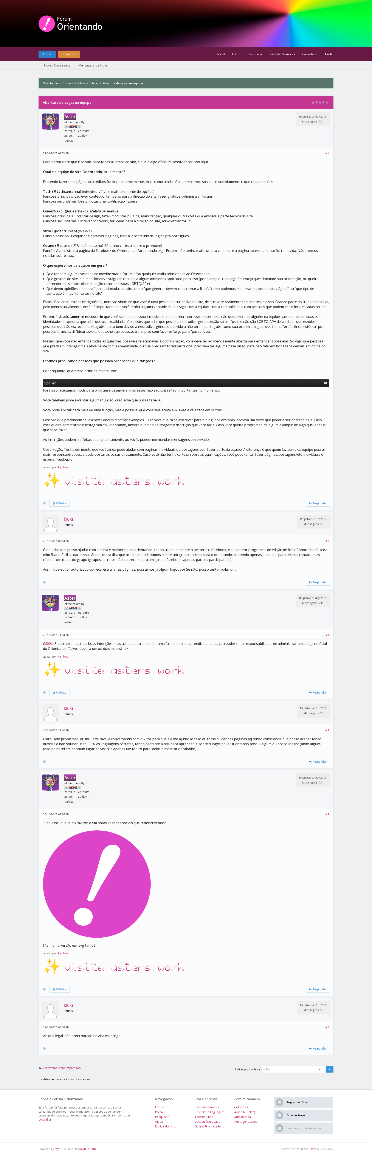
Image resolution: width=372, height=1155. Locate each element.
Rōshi (312, 1149)
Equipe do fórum (166, 1126)
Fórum (236, 54)
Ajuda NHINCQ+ (245, 1112)
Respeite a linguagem (210, 1112)
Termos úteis (204, 1117)
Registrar (69, 54)
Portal (220, 54)
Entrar (47, 54)
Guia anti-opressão (208, 1126)
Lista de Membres (282, 54)
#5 (327, 814)
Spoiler (50, 383)
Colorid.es (45, 1119)
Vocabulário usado (207, 1121)
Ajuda (328, 54)
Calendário (309, 54)
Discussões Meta (74, 83)
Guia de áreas (296, 1115)
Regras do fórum (297, 1102)
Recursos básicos (207, 1107)
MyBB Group (88, 1149)
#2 (327, 541)
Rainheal (63, 467)
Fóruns (160, 1107)
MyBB (58, 1149)
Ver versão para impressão (62, 1068)
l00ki (68, 519)
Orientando (50, 83)
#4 (327, 730)
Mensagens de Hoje (92, 65)
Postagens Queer (246, 1121)
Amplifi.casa (242, 1117)
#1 (327, 153)
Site (92, 83)
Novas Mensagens (57, 65)
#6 (327, 1027)
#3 (327, 635)
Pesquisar (255, 54)
